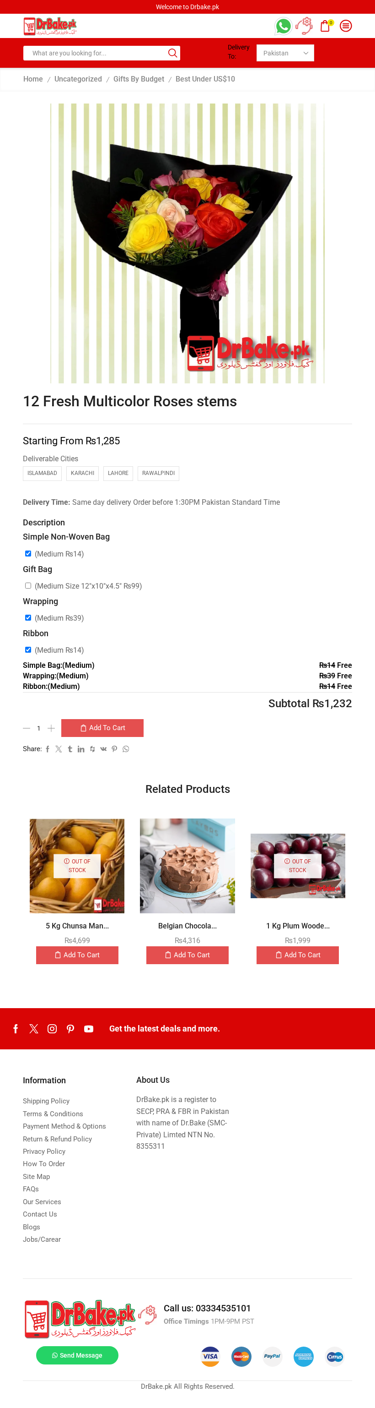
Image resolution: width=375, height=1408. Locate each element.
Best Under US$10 (205, 79)
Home (33, 79)
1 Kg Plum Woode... (298, 926)
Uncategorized (78, 79)
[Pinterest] (70, 1028)
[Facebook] (15, 1028)
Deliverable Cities (50, 458)
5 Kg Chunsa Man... (77, 926)
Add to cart (107, 728)
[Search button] (173, 53)
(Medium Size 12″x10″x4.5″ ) (88, 586)
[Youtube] (88, 1028)
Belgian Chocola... (187, 926)
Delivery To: (239, 52)
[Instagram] (52, 1028)
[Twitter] (33, 1028)
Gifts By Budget (138, 79)
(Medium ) (59, 554)
